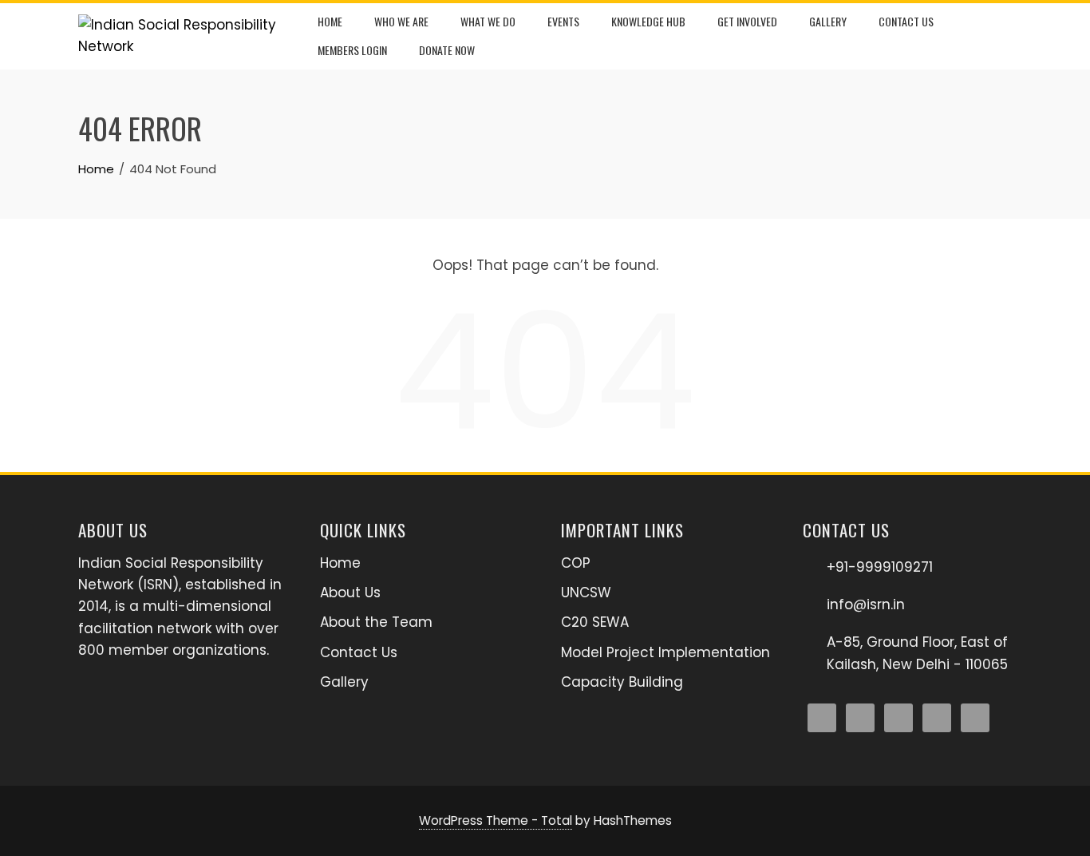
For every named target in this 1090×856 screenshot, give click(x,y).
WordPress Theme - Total (495, 820)
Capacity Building (622, 682)
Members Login (352, 50)
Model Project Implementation (665, 652)
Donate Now (447, 50)
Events (563, 21)
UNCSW (586, 592)
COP (575, 563)
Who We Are (401, 21)
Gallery (828, 21)
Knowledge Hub (648, 21)
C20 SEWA (595, 622)
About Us (350, 592)
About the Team (376, 622)
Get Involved (747, 21)
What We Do (487, 21)
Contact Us (906, 21)
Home (330, 21)
